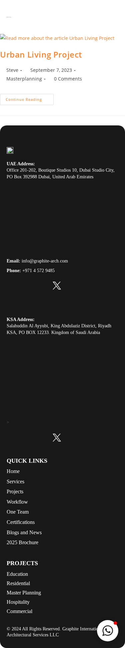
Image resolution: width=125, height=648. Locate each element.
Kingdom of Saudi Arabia (75, 332)
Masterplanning (24, 79)
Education (17, 574)
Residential (18, 583)
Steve (12, 70)
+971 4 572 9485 (38, 270)
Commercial (19, 611)
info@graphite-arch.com (45, 260)
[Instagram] (42, 286)
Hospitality (18, 602)
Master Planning (24, 592)
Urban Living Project (41, 54)
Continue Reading (30, 98)
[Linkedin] (12, 286)
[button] (107, 630)
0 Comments (68, 79)
